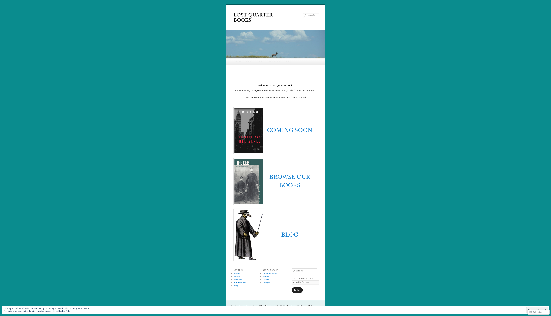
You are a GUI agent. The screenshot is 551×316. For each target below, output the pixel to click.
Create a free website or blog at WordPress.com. (253, 306)
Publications (275, 61)
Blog (288, 61)
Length (266, 282)
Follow (297, 290)
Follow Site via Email (304, 278)
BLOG (289, 235)
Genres (266, 279)
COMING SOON (289, 130)
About (249, 61)
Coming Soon (270, 273)
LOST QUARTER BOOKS (252, 17)
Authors (260, 61)
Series (266, 276)
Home (237, 61)
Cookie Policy (65, 311)
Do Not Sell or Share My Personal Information (299, 306)
